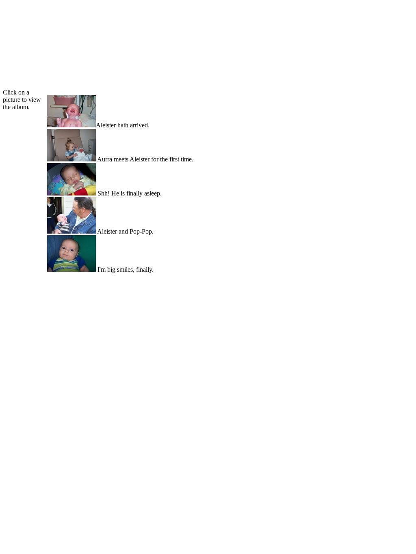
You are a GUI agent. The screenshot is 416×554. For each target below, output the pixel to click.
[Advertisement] (206, 20)
